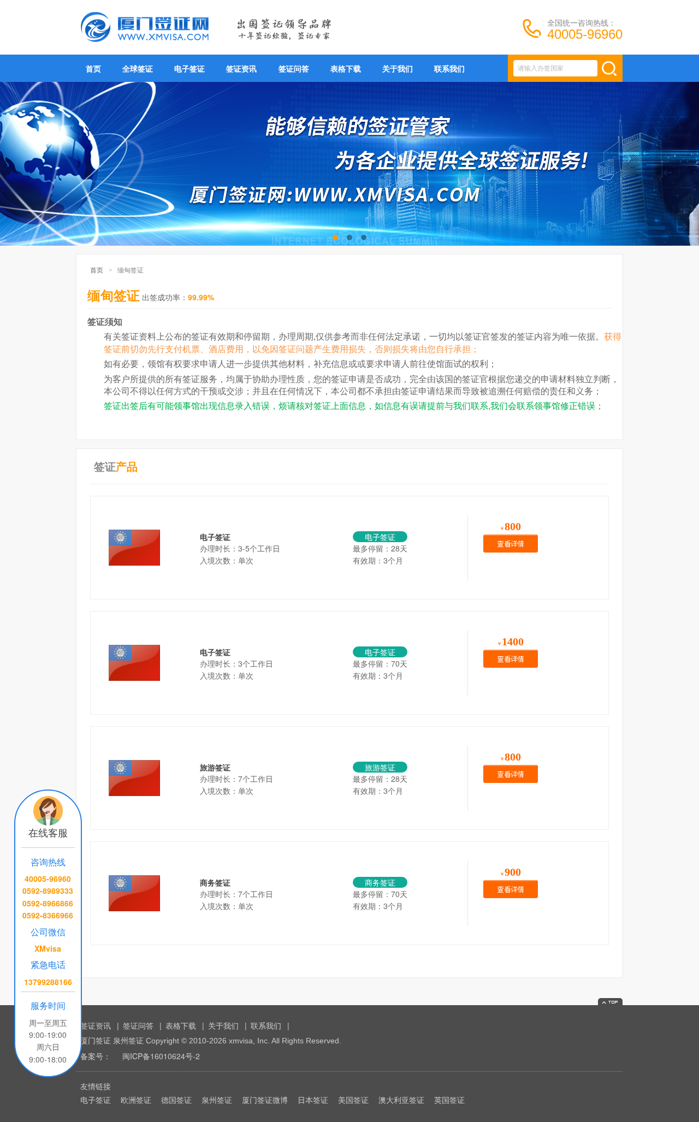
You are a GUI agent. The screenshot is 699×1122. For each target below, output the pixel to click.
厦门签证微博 (265, 1099)
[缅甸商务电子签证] (134, 641)
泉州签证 (217, 1099)
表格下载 (345, 68)
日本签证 (313, 1099)
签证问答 (294, 68)
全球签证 (137, 68)
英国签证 (449, 1099)
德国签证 (176, 1099)
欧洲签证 (136, 1099)
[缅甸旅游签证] (134, 756)
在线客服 (48, 832)
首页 (93, 68)
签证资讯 (241, 68)
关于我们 (397, 68)
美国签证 (353, 1099)
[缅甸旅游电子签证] (134, 526)
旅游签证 (215, 767)
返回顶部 (610, 1001)
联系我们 (449, 68)
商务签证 (215, 882)
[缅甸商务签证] (134, 871)
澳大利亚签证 (401, 1099)
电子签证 (189, 68)
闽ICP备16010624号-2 (161, 1055)
